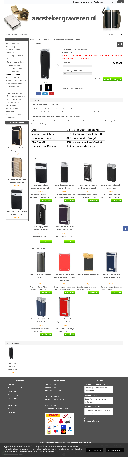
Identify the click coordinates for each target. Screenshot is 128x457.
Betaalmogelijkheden (16, 388)
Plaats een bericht (93, 418)
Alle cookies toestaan (115, 450)
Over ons (23, 34)
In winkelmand (46, 200)
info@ (47, 399)
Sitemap (11, 402)
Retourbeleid (13, 398)
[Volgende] (121, 44)
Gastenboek (12, 405)
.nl (65, 399)
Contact (76, 2)
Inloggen (110, 2)
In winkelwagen (112, 79)
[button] (44, 82)
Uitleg (14, 34)
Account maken (86, 2)
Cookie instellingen (94, 450)
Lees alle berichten (93, 421)
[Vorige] (118, 44)
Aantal (97, 78)
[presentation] (33, 66)
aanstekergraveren (56, 399)
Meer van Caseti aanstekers (72, 89)
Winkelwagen (99, 2)
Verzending (12, 391)
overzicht (37, 44)
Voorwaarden (13, 409)
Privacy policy (13, 395)
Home (7, 34)
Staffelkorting (13, 412)
